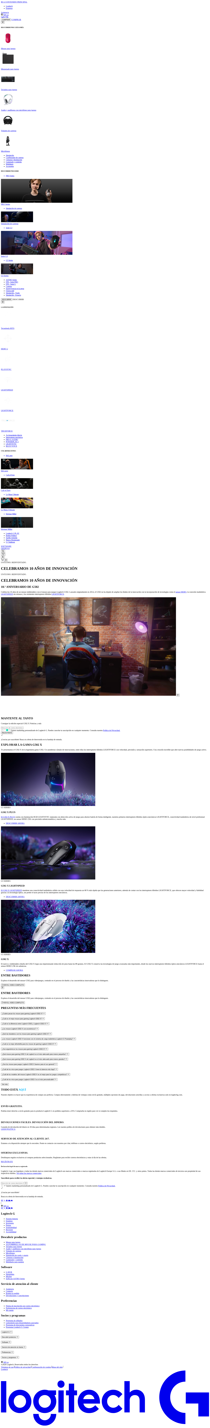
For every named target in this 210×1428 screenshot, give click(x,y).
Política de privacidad (22, 1367)
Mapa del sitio (57, 1367)
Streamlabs (10, 1274)
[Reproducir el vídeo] (178, 695)
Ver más (5, 1084)
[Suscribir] (25, 1183)
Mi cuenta (9, 1310)
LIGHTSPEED (7, 594)
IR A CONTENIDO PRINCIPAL (14, 2)
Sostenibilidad (11, 1227)
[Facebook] (7, 1201)
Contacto (9, 1291)
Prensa (8, 1225)
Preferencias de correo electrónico (19, 1308)
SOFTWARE (6, 546)
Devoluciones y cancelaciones (17, 1296)
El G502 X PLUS (8, 817)
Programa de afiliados (14, 1321)
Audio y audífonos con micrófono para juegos (23, 1249)
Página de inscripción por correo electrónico (22, 1306)
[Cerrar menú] (2, 22)
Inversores (10, 1223)
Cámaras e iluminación (14, 1258)
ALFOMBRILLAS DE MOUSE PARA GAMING (26, 1244)
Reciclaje (9, 1230)
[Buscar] (3, 551)
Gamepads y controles (14, 1260)
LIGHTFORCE (58, 594)
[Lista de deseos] (3, 554)
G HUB (9, 1272)
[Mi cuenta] (3, 557)
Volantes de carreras (13, 1251)
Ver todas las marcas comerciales (28, 1173)
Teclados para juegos (14, 1247)
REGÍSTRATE (7, 733)
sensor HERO (181, 592)
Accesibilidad (11, 1232)
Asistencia (5, 12)
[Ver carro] (2, 560)
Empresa (9, 8)
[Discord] (12, 1201)
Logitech (9, 6)
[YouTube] (9, 1201)
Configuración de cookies (41, 1367)
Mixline (9, 1276)
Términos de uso (7, 1367)
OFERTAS (5, 548)
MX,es (6, 15)
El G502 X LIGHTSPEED (11, 890)
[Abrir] (6, 560)
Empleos (9, 1221)
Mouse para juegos (13, 1242)
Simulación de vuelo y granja (17, 1255)
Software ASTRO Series (15, 1279)
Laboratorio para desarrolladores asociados (22, 1323)
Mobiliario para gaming (15, 1262)
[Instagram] (2, 1201)
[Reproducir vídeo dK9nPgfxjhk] (2, 987)
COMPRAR (6, 20)
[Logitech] (4, 17)
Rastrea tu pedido (12, 1293)
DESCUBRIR (6, 299)
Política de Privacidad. (111, 730)
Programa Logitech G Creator (17, 1327)
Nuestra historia (12, 1219)
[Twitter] (4, 1201)
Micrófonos (10, 1253)
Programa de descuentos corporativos (20, 1325)
